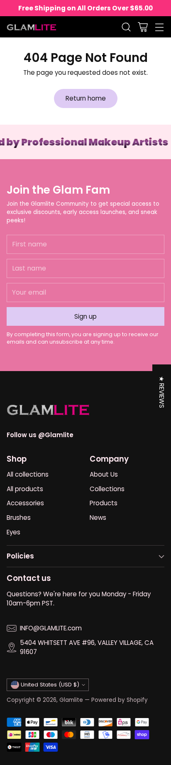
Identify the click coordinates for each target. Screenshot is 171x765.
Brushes (19, 517)
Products (103, 503)
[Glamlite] (31, 27)
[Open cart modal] (142, 26)
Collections (107, 489)
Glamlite (71, 700)
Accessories (25, 503)
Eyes (13, 532)
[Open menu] (159, 26)
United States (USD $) (50, 685)
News (98, 517)
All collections (28, 474)
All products (25, 489)
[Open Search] (125, 26)
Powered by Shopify (119, 700)
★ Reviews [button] (161, 392)
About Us (104, 474)
